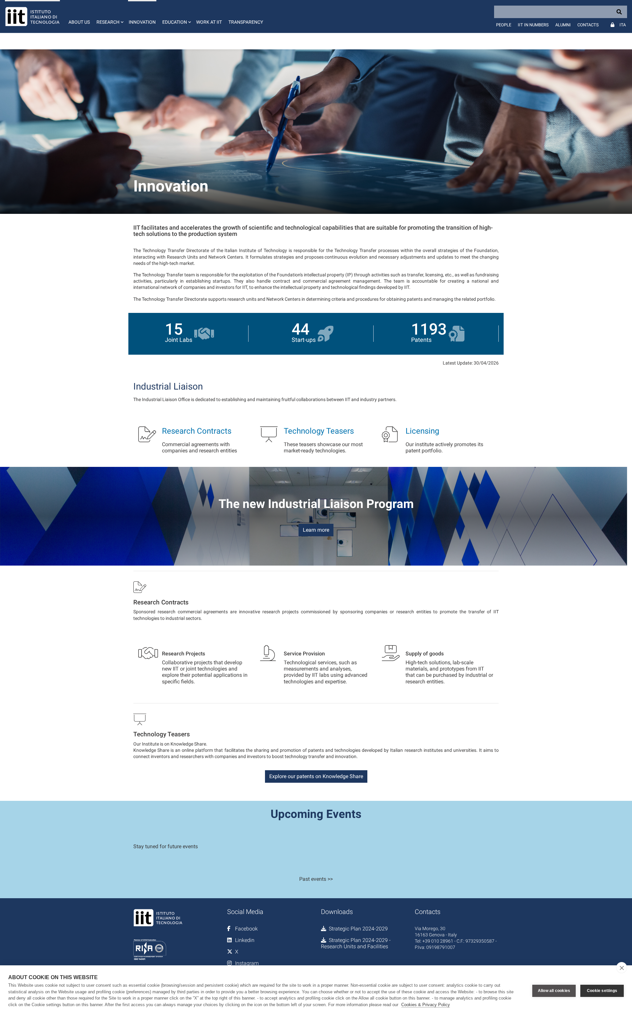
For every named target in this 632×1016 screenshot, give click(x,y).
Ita (622, 24)
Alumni (563, 24)
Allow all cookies (554, 990)
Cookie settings (602, 990)
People (503, 24)
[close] (621, 967)
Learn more (316, 530)
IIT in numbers (533, 24)
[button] (109, 16)
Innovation (142, 22)
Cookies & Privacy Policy (425, 1004)
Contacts (588, 24)
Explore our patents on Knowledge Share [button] (316, 776)
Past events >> (316, 879)
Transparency (245, 22)
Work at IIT (209, 22)
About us (79, 22)
